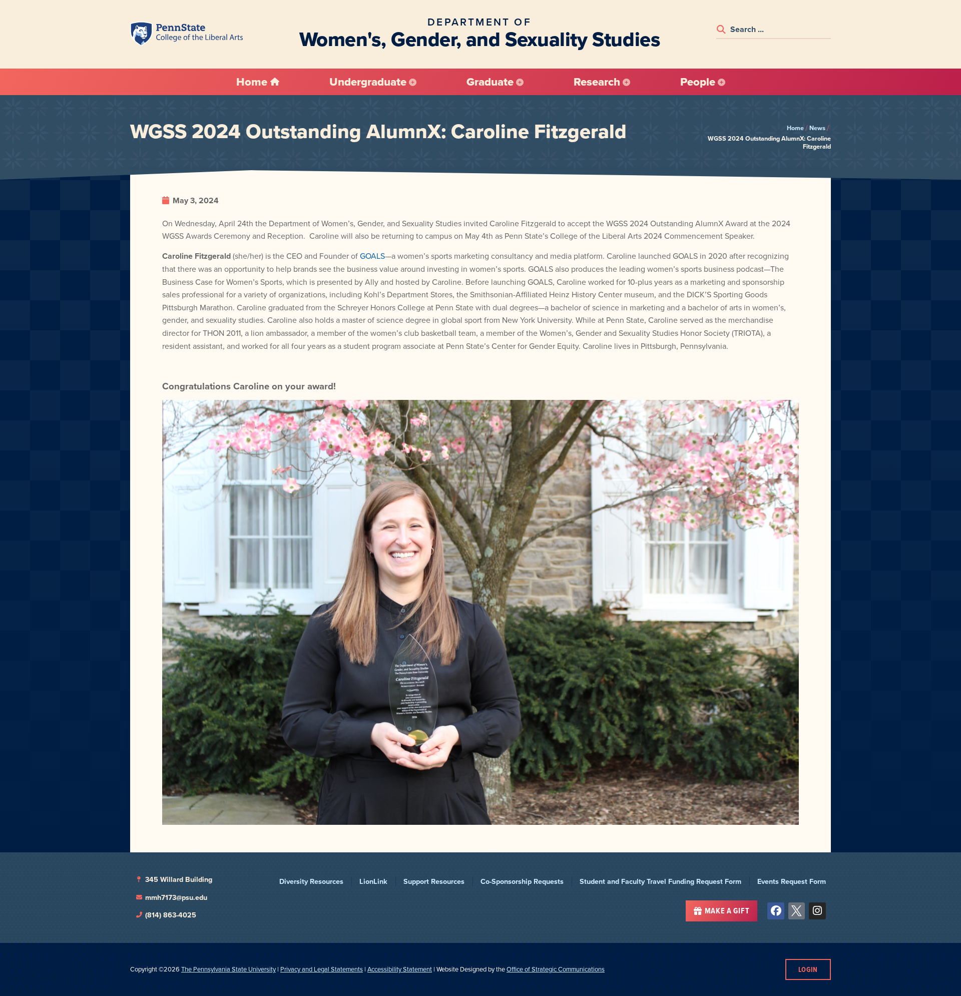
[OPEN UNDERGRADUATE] (412, 82)
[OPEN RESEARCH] (626, 82)
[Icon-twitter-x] (796, 910)
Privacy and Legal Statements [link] (321, 969)
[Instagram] (817, 910)
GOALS (372, 256)
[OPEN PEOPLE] (721, 82)
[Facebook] (775, 910)
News (817, 128)
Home (795, 128)
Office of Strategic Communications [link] (556, 969)
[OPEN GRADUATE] (520, 82)
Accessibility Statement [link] (399, 969)
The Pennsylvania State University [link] (228, 969)
